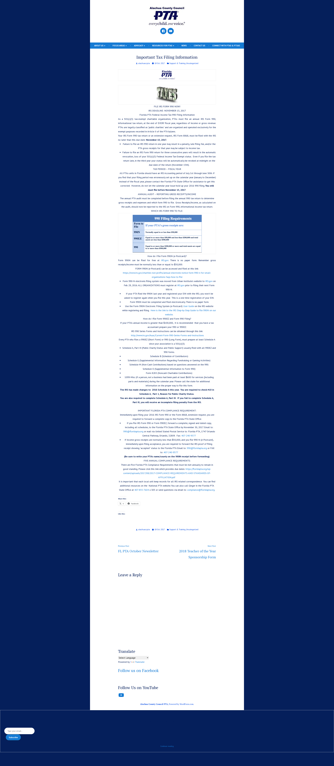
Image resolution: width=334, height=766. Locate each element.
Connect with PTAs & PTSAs (226, 45)
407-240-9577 (188, 435)
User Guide (188, 306)
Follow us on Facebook (138, 670)
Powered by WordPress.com (181, 704)
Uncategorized (192, 63)
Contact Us (199, 45)
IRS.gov (164, 260)
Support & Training (177, 63)
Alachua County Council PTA (154, 704)
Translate (139, 661)
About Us (98, 45)
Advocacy (138, 45)
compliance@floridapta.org (201, 489)
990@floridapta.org (133, 431)
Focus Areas (119, 45)
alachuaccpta (144, 63)
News (184, 45)
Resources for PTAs (162, 45)
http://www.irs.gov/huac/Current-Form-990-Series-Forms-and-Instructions (167, 335)
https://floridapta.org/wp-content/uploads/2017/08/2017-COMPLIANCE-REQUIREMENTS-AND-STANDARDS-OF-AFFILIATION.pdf (167, 473)
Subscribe (13, 737)
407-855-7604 (141, 489)
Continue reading (167, 746)
